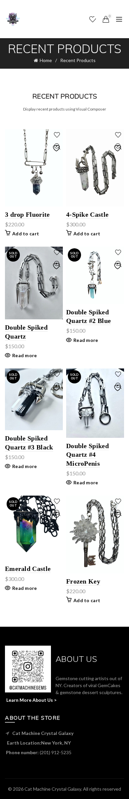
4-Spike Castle (87, 214)
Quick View (57, 146)
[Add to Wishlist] (57, 135)
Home (46, 60)
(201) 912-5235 (55, 752)
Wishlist (97, 16)
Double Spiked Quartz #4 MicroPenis (87, 454)
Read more (24, 355)
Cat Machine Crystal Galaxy (52, 789)
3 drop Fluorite (27, 214)
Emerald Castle (28, 568)
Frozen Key (83, 581)
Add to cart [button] (25, 233)
